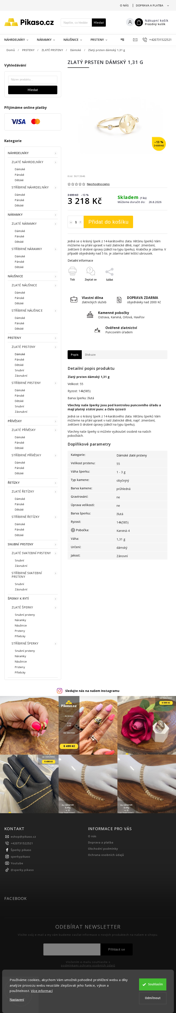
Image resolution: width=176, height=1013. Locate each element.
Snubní (19, 370)
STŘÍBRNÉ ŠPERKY (25, 643)
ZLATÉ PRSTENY (23, 347)
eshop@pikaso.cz (23, 837)
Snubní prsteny (25, 615)
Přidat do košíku (108, 222)
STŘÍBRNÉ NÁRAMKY (27, 249)
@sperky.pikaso (22, 870)
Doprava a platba (149, 5)
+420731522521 (22, 843)
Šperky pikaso (21, 850)
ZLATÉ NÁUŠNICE (24, 285)
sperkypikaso (20, 856)
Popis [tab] (75, 354)
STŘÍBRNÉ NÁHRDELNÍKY (30, 187)
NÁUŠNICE (15, 276)
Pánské (19, 175)
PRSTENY (14, 338)
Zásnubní (21, 376)
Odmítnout (153, 998)
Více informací (42, 991)
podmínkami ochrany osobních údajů (88, 965)
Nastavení (17, 999)
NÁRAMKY (15, 214)
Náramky (20, 620)
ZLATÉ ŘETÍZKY (23, 491)
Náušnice (21, 625)
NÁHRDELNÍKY (18, 153)
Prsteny (20, 631)
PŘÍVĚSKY (15, 421)
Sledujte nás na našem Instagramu (92, 691)
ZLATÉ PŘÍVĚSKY (23, 430)
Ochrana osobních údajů (106, 855)
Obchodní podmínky (103, 849)
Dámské (20, 169)
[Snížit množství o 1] (71, 222)
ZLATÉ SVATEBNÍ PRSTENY (31, 553)
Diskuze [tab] (90, 354)
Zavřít (154, 287)
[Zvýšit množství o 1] (80, 222)
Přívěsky (20, 636)
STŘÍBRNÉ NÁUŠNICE (27, 310)
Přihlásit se (116, 949)
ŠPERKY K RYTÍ (18, 598)
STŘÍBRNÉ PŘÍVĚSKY (26, 455)
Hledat (99, 22)
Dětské (19, 180)
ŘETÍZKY (14, 483)
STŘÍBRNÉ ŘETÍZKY (25, 517)
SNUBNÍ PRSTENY (20, 544)
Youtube (17, 863)
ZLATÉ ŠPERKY (22, 607)
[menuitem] (18, 39)
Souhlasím (155, 984)
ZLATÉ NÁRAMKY (24, 223)
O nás (124, 5)
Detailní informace (80, 260)
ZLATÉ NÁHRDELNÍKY (27, 162)
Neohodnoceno (98, 184)
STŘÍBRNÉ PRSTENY (26, 383)
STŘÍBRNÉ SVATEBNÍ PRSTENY (27, 575)
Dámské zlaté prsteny (132, 455)
